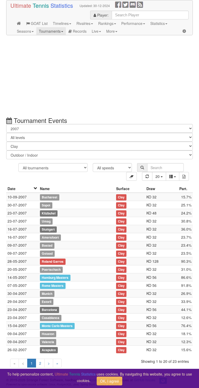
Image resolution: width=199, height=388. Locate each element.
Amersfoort (50, 237)
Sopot (46, 205)
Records (79, 31)
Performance (132, 23)
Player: (102, 15)
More (110, 31)
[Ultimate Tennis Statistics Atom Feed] (140, 4)
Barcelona (49, 309)
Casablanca (50, 317)
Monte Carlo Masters (57, 325)
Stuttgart (48, 229)
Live (95, 31)
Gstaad (47, 253)
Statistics (157, 23)
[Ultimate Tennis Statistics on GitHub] (133, 4)
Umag (46, 221)
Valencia (48, 342)
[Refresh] (147, 176)
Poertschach (51, 269)
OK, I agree (109, 381)
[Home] (19, 23)
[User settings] (184, 31)
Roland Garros (52, 261)
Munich (47, 293)
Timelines (61, 23)
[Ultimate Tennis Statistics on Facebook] (118, 4)
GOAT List (39, 23)
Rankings (105, 23)
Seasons (24, 31)
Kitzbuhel (48, 213)
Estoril (46, 301)
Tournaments (50, 31)
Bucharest (49, 197)
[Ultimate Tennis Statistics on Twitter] (125, 4)
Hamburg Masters (55, 277)
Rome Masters (52, 285)
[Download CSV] (184, 176)
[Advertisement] (99, 76)
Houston (48, 333)
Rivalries (83, 23)
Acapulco (49, 350)
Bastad (47, 245)
